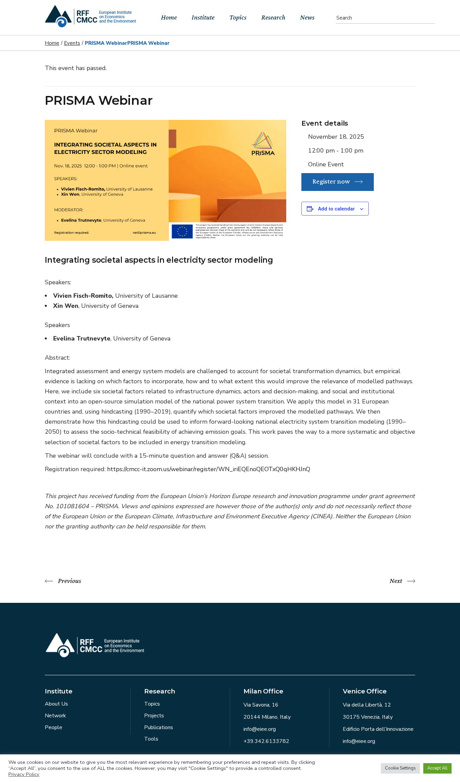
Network (55, 715)
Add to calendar (336, 208)
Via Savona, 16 (260, 705)
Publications (158, 727)
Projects (154, 715)
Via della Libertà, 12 (367, 705)
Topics (152, 704)
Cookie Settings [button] (400, 768)
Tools (151, 739)
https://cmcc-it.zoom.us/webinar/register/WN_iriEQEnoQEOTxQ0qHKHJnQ (208, 469)
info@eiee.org (259, 729)
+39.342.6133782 (266, 741)
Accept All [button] (437, 768)
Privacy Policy (23, 774)
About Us (56, 704)
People (53, 727)
